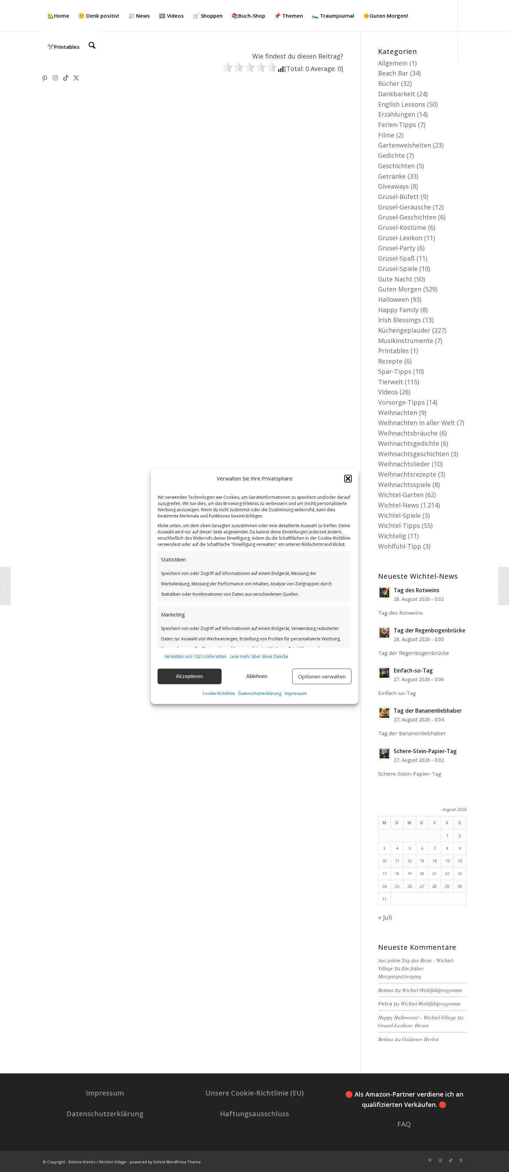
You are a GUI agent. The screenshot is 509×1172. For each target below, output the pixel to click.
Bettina (385, 989)
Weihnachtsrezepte (407, 474)
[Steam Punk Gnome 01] (503, 586)
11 (397, 860)
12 (410, 860)
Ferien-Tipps (397, 124)
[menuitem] (58, 15)
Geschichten (396, 166)
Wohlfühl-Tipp (399, 546)
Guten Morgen (399, 289)
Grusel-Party (397, 248)
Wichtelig (392, 536)
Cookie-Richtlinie (218, 693)
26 (410, 886)
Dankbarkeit (396, 94)
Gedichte (391, 155)
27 (422, 886)
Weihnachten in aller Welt (416, 422)
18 (397, 873)
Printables (393, 350)
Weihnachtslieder (404, 464)
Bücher (388, 83)
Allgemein (393, 63)
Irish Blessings (399, 320)
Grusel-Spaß (396, 258)
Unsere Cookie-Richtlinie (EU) (254, 1093)
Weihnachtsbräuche (408, 433)
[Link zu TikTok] (66, 77)
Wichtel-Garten (400, 494)
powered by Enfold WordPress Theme (165, 1161)
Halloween (393, 299)
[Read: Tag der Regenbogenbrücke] (384, 632)
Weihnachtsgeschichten (413, 454)
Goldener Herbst (420, 1039)
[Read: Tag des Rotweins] (384, 592)
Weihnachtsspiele (404, 484)
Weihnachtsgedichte (408, 443)
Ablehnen (256, 676)
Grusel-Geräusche (404, 207)
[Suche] (92, 46)
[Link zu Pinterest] (45, 77)
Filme (386, 135)
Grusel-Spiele (398, 268)
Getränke (392, 176)
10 (384, 860)
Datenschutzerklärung (259, 693)
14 (434, 860)
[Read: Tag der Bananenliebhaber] (384, 713)
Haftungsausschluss (254, 1113)
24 (384, 886)
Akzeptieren (189, 676)
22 (447, 873)
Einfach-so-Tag (413, 670)
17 (384, 873)
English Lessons (401, 104)
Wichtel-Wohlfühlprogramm (432, 989)
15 (447, 860)
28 (434, 886)
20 (422, 873)
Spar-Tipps (394, 371)
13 (422, 860)
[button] (348, 478)
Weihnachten (397, 412)
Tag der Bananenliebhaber (428, 710)
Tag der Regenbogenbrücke (429, 630)
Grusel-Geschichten (407, 217)
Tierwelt (390, 382)
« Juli (385, 917)
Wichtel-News (398, 505)
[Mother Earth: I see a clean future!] (5, 586)
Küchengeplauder (404, 330)
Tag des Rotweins (416, 590)
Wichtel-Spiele (399, 515)
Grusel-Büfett (398, 196)
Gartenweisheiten (404, 145)
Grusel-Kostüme (402, 227)
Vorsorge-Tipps (401, 402)
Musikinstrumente (405, 340)
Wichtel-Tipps (399, 525)
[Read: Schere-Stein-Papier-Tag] (384, 753)
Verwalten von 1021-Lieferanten (195, 656)
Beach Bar (393, 73)
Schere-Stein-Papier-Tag (425, 751)
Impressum (296, 693)
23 (460, 873)
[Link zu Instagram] (55, 77)
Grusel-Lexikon (400, 238)
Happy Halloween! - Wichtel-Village (417, 1017)
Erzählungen (396, 114)
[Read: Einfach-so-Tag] (384, 673)
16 (460, 860)
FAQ (404, 1124)
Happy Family (398, 310)
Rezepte (390, 361)
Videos (388, 392)
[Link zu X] (76, 77)
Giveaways (393, 186)
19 (410, 873)
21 (434, 873)
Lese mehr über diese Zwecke (259, 656)
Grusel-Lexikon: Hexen (403, 1025)
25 (397, 886)
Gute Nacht (395, 279)
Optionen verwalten (322, 676)
